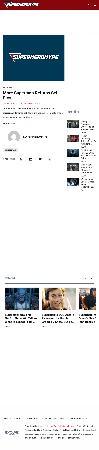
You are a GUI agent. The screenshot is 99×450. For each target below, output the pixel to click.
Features (7, 87)
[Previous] (85, 279)
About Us (7, 418)
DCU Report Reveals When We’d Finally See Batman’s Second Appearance (88, 154)
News (83, 147)
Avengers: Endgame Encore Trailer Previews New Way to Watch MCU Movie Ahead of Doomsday (88, 125)
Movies (84, 133)
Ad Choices (46, 418)
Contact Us (19, 418)
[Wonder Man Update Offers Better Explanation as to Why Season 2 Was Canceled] (73, 182)
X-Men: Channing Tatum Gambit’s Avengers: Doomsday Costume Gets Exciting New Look (88, 140)
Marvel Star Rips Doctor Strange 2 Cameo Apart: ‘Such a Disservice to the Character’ (87, 168)
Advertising (32, 418)
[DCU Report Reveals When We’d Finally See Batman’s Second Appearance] (73, 153)
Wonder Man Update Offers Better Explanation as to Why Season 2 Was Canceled (88, 183)
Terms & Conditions (78, 418)
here (29, 117)
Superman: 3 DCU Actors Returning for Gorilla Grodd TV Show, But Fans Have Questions (58, 318)
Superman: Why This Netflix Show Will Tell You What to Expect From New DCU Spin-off (21, 318)
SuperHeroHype (32, 103)
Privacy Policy (60, 418)
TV (82, 190)
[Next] (91, 279)
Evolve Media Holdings (64, 426)
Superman (10, 150)
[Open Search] (85, 5)
